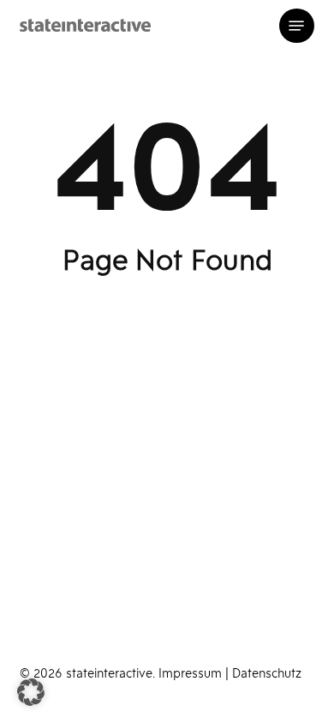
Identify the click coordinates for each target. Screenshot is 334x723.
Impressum (191, 674)
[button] (296, 25)
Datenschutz (266, 674)
